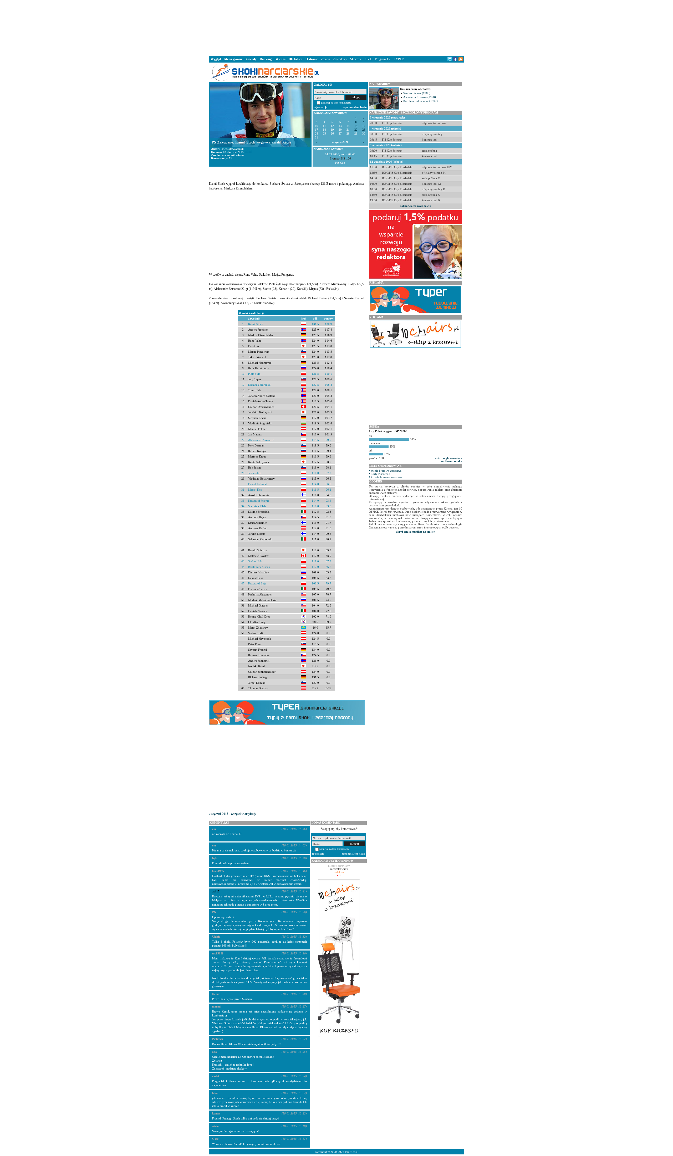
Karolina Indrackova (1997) (420, 100)
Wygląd (216, 59)
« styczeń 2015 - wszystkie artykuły (232, 814)
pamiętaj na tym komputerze (336, 102)
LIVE (368, 59)
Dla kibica (295, 59)
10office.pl (351, 1151)
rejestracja (321, 107)
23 (363, 129)
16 (363, 126)
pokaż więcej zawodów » (415, 205)
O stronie (311, 59)
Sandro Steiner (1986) (416, 93)
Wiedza (280, 59)
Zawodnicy (340, 59)
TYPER (399, 59)
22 (356, 129)
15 (356, 126)
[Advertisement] (336, 27)
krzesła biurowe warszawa (386, 477)
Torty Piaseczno (380, 473)
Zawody (251, 59)
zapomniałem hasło (355, 107)
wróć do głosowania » (448, 458)
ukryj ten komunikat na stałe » (415, 531)
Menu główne (233, 59)
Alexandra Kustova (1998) (419, 97)
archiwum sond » (451, 461)
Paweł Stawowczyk (232, 148)
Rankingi (266, 59)
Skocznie (355, 59)
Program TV (383, 59)
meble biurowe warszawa (386, 470)
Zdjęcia (325, 59)
